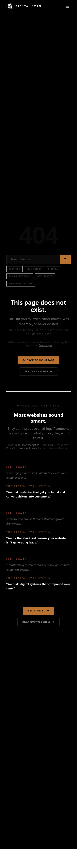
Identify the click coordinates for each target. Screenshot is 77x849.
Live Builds (34, 269)
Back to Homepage (41, 360)
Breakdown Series (36, 621)
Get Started (45, 276)
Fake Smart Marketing (27, 445)
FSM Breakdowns (20, 276)
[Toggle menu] (67, 6)
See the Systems (36, 371)
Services (14, 269)
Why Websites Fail (21, 283)
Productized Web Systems (20, 448)
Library (53, 269)
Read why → (45, 345)
